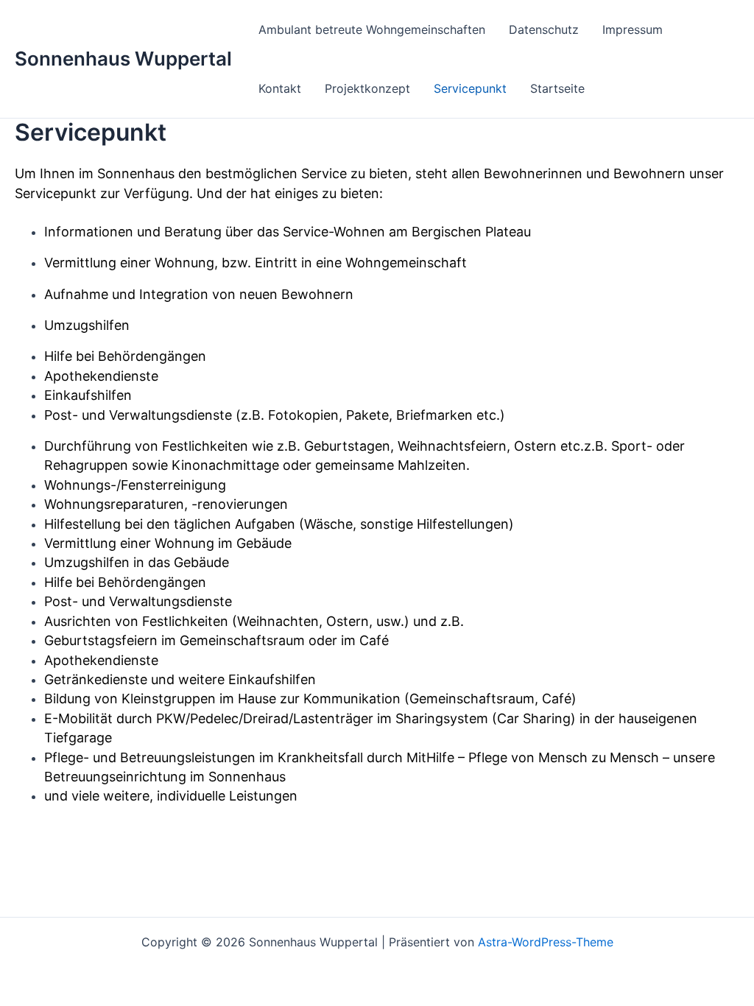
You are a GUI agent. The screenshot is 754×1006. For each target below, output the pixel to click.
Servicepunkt (470, 88)
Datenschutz (544, 29)
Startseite (557, 88)
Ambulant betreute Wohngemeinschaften (371, 29)
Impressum (632, 29)
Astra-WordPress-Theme (545, 942)
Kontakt (279, 88)
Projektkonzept (367, 88)
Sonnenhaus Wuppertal (123, 58)
